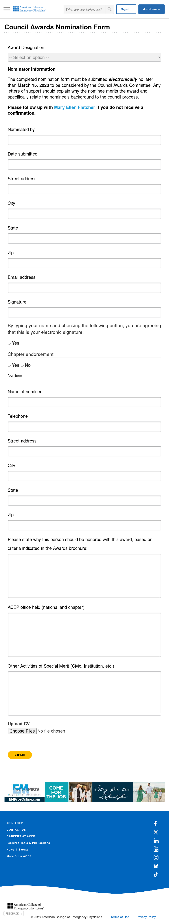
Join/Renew (151, 9)
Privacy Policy (146, 917)
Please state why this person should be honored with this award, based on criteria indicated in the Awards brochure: (80, 543)
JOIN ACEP (15, 823)
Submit (20, 755)
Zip (11, 252)
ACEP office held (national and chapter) (46, 607)
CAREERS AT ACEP (21, 836)
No (27, 365)
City (11, 203)
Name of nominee (25, 391)
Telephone (18, 416)
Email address (21, 277)
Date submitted (22, 153)
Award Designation (26, 47)
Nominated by (21, 129)
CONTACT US (16, 830)
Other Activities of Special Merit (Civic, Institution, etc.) (61, 666)
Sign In (126, 9)
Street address (22, 178)
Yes (15, 343)
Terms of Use (119, 917)
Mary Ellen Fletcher (74, 107)
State (13, 227)
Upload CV (19, 723)
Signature (17, 301)
